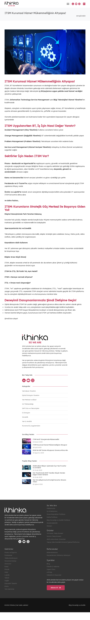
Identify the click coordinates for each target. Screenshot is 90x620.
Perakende (8, 555)
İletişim (49, 526)
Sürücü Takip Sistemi (54, 536)
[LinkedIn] (73, 4)
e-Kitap (49, 572)
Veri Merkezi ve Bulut (29, 400)
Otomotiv (8, 564)
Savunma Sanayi (10, 561)
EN (84, 4)
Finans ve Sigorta (11, 552)
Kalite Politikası (52, 517)
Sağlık (7, 581)
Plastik (7, 569)
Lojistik (7, 575)
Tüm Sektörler (9, 589)
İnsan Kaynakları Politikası (56, 514)
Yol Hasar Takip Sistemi (55, 533)
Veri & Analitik (27, 421)
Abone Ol (54, 588)
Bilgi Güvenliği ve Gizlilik (77, 605)
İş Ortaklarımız (52, 511)
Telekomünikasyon (11, 558)
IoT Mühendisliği (27, 404)
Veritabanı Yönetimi (29, 391)
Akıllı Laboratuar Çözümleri (56, 539)
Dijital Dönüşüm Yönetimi (30, 395)
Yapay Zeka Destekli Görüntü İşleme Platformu (63, 542)
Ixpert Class (51, 569)
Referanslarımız (52, 552)
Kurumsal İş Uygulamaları (31, 426)
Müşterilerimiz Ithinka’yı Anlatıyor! (58, 555)
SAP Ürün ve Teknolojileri (30, 408)
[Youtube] (76, 4)
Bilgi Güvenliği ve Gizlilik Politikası (58, 520)
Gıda (6, 572)
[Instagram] (79, 4)
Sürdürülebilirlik (52, 523)
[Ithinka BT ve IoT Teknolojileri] (11, 4)
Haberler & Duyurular (54, 575)
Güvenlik (25, 417)
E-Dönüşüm (26, 413)
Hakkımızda (51, 508)
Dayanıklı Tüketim (11, 583)
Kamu (7, 586)
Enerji (6, 566)
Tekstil (7, 578)
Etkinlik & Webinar (53, 566)
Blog (48, 564)
